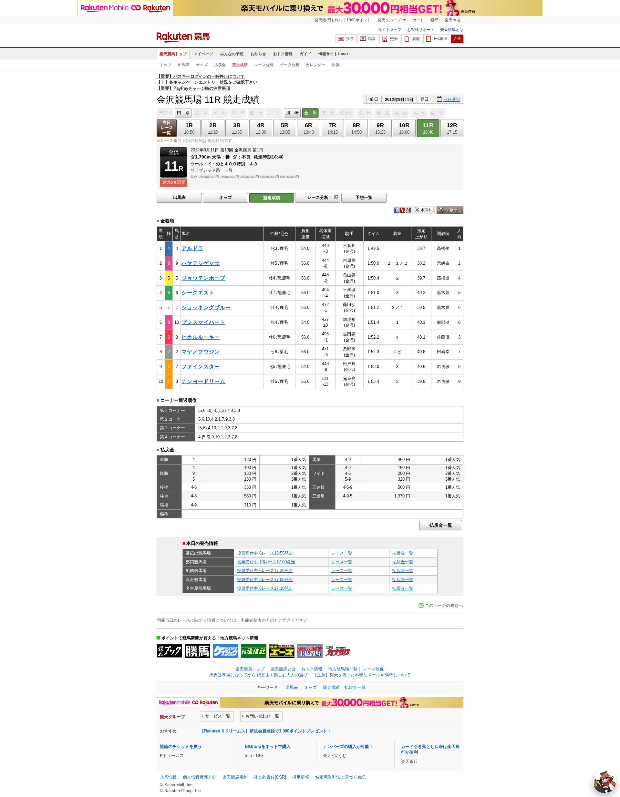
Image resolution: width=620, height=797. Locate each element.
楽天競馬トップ (173, 54)
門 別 (183, 112)
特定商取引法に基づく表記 (340, 777)
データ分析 (289, 65)
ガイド (305, 54)
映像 (335, 65)
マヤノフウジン (200, 351)
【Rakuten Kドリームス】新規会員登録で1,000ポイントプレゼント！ (265, 731)
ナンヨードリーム (203, 381)
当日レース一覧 (166, 127)
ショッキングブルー (206, 307)
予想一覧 (364, 197)
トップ (165, 65)
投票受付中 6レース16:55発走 (265, 553)
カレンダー (315, 65)
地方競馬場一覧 (342, 669)
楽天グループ (389, 20)
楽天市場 (452, 20)
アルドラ (192, 248)
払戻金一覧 (440, 525)
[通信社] (253, 651)
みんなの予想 (231, 54)
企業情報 (168, 777)
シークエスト (197, 292)
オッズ (202, 65)
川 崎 (292, 112)
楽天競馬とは (451, 29)
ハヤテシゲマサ (200, 263)
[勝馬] (197, 651)
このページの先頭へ (444, 605)
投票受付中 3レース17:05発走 (265, 579)
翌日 (424, 99)
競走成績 (240, 65)
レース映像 (373, 669)
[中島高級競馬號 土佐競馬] (310, 651)
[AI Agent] (604, 781)
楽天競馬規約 (235, 777)
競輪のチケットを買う (181, 746)
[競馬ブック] (169, 651)
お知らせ (258, 54)
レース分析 (264, 65)
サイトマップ (389, 29)
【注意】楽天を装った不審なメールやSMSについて (361, 674)
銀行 (434, 20)
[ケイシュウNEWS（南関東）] (225, 651)
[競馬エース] (281, 651)
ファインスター (200, 366)
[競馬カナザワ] (338, 651)
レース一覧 (341, 553)
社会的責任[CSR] (270, 777)
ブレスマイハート (203, 322)
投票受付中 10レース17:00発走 (266, 561)
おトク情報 (283, 54)
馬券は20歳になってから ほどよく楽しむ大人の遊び (258, 674)
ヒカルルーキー (200, 337)
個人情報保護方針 (199, 777)
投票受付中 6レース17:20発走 (265, 570)
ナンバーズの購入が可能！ (348, 746)
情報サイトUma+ (333, 54)
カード (418, 20)
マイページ (203, 54)
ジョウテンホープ (203, 278)
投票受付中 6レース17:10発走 (265, 588)
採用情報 (300, 777)
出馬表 (184, 65)
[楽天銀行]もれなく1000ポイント (342, 20)
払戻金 (220, 65)
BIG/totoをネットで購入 (268, 746)
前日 (374, 99)
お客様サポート (420, 29)
